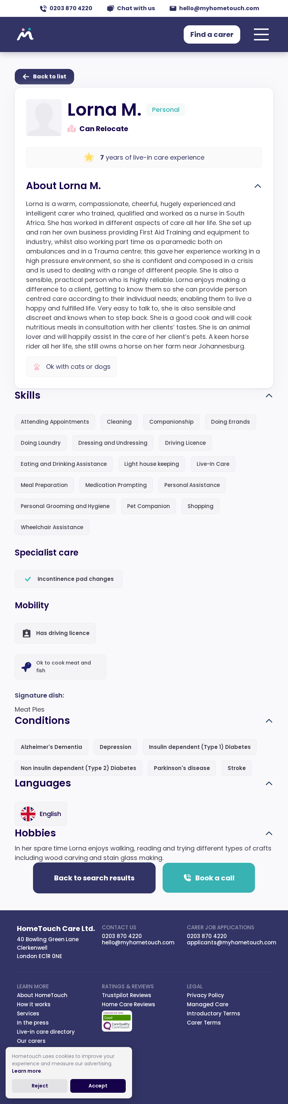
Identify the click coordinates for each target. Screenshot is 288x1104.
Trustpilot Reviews (126, 995)
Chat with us (136, 8)
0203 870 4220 (71, 8)
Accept (98, 1085)
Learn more (26, 1070)
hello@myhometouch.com (219, 8)
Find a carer (212, 34)
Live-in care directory (46, 1031)
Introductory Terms (213, 1013)
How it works (34, 1004)
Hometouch (25, 34)
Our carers (31, 1041)
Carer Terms (204, 1022)
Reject (40, 1085)
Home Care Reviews (128, 1004)
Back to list (49, 76)
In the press (33, 1022)
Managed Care (207, 1004)
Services (28, 1013)
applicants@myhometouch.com (231, 942)
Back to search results (94, 878)
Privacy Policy (205, 995)
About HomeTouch (42, 995)
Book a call (215, 878)
